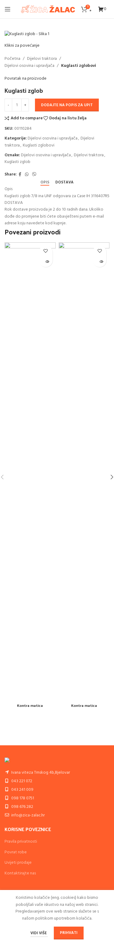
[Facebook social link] (20, 174)
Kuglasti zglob (17, 161)
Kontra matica (30, 705)
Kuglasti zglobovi (78, 66)
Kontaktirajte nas (20, 873)
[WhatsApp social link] (26, 174)
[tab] (44, 182)
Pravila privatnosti (21, 841)
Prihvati (69, 933)
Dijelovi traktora (42, 59)
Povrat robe (16, 852)
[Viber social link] (34, 174)
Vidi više (39, 933)
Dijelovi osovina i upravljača (29, 66)
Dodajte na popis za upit (67, 105)
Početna (12, 59)
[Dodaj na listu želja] (45, 250)
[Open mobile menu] (8, 9)
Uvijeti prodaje (18, 862)
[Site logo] (48, 9)
